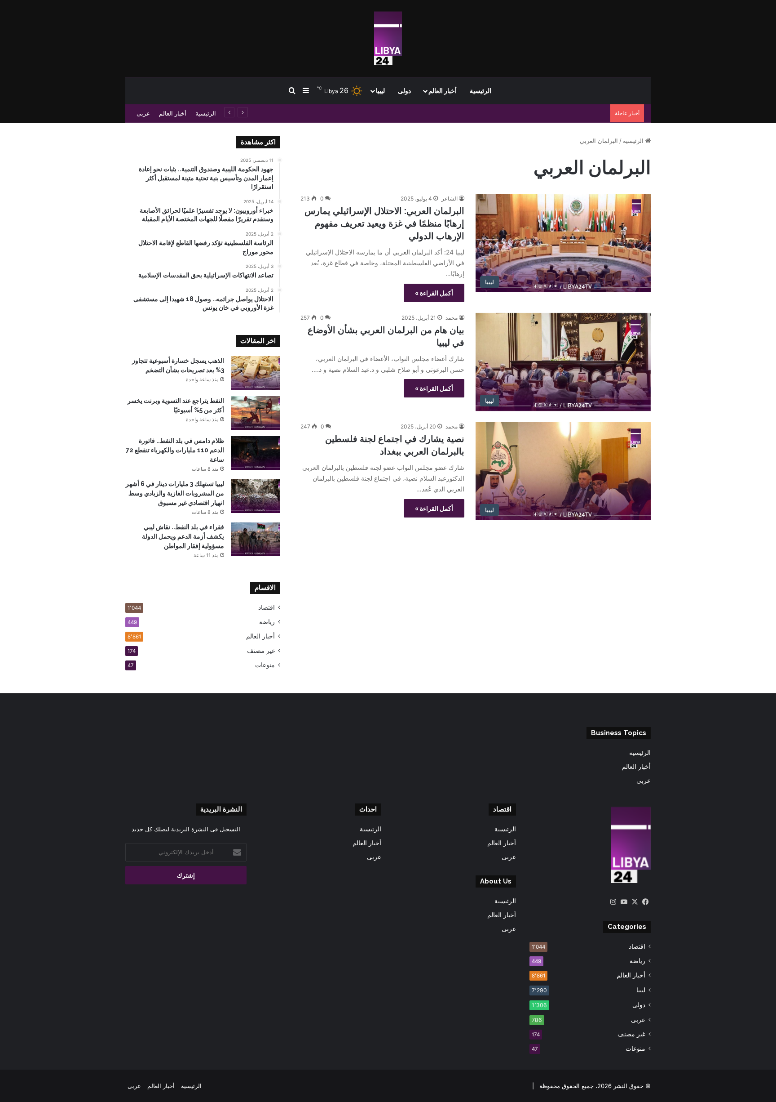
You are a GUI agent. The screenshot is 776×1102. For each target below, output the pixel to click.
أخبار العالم (442, 90)
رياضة (267, 621)
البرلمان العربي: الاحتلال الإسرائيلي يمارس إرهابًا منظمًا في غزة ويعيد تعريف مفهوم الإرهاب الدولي (384, 223)
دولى (404, 90)
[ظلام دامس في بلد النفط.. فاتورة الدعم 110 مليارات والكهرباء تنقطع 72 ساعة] (255, 453)
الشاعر (449, 198)
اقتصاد (266, 607)
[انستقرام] (613, 902)
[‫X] (634, 902)
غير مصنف (261, 650)
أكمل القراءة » (434, 293)
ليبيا (380, 90)
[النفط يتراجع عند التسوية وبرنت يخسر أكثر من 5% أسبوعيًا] (255, 413)
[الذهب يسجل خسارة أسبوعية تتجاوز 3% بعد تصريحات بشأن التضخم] (255, 373)
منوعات (265, 665)
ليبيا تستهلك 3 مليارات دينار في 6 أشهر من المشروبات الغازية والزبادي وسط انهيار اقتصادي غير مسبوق (175, 493)
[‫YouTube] (623, 902)
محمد (451, 317)
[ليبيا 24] (388, 38)
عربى (143, 113)
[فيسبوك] (645, 902)
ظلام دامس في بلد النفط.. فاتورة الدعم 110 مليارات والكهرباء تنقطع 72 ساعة (509, 113)
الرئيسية (480, 90)
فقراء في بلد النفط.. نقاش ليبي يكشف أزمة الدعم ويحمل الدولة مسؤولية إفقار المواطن (183, 536)
